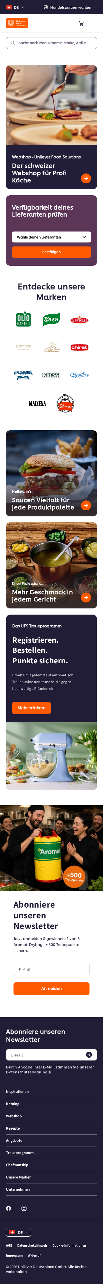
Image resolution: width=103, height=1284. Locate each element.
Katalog (12, 1103)
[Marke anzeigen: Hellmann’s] (24, 375)
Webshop (14, 1116)
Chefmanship (17, 1164)
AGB (9, 1245)
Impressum (14, 1255)
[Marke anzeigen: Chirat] (80, 347)
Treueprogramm (20, 1152)
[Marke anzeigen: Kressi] (52, 375)
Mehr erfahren (32, 707)
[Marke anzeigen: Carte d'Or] (24, 347)
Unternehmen (18, 1189)
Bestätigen (51, 251)
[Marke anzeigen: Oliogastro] (24, 320)
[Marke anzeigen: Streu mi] (66, 403)
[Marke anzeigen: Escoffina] (80, 375)
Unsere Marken (19, 1177)
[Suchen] (12, 42)
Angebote (14, 1140)
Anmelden (51, 988)
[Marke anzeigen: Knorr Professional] (52, 320)
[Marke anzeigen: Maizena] (38, 403)
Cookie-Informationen (69, 1245)
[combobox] (51, 43)
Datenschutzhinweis (32, 1245)
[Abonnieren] (89, 1055)
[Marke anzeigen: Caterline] (52, 347)
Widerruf (34, 1255)
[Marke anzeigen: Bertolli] (80, 320)
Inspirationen (17, 1091)
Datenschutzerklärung (27, 1071)
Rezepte (13, 1128)
